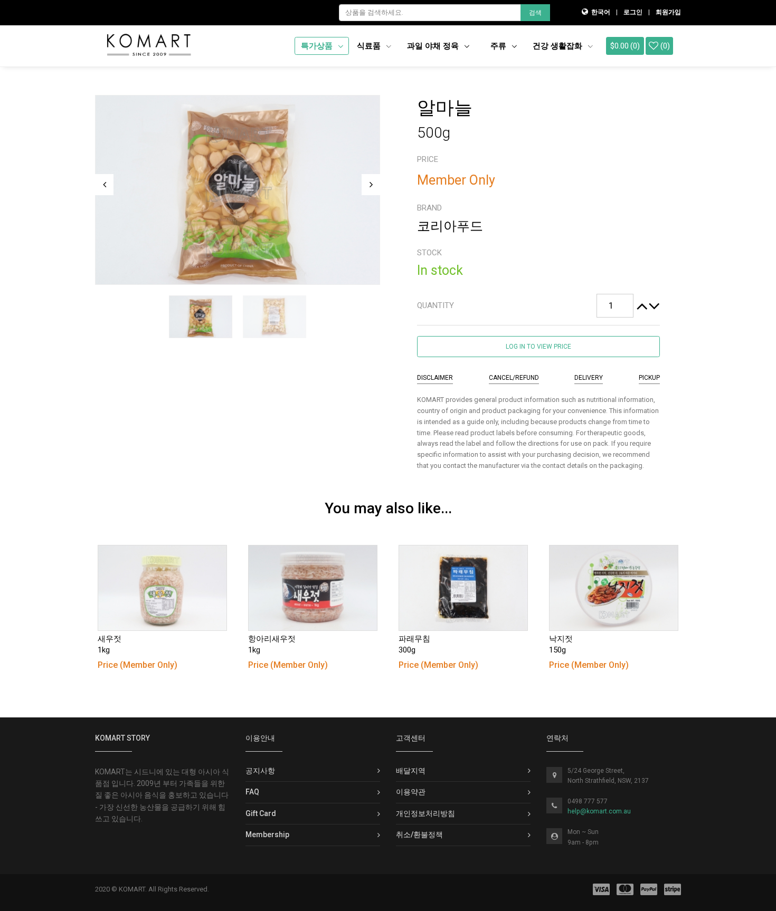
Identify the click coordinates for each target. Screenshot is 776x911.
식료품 (370, 46)
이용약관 (410, 792)
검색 (535, 12)
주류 (499, 46)
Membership (267, 834)
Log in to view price (538, 346)
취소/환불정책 (419, 834)
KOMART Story (122, 738)
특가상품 (318, 46)
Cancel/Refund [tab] (514, 377)
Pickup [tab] (649, 377)
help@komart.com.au (599, 811)
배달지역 (410, 770)
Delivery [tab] (588, 377)
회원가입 (668, 12)
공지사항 (260, 770)
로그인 (632, 12)
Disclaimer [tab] (435, 377)
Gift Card (260, 813)
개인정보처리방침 (425, 813)
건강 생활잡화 (558, 46)
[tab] (538, 305)
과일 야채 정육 (434, 46)
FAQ (252, 792)
